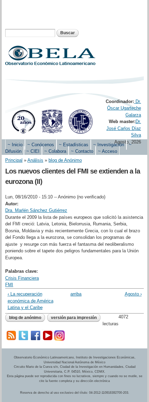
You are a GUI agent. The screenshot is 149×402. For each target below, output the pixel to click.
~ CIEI (33, 151)
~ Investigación (108, 144)
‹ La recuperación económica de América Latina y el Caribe (30, 300)
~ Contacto (82, 151)
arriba (73, 294)
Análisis (35, 160)
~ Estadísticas (73, 144)
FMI (9, 284)
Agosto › (133, 294)
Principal (14, 160)
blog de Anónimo (65, 160)
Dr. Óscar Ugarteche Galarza (124, 108)
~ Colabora (55, 151)
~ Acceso (107, 151)
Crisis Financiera (22, 278)
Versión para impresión (74, 317)
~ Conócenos (40, 144)
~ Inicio (15, 144)
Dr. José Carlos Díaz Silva (123, 128)
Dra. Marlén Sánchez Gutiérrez (36, 210)
